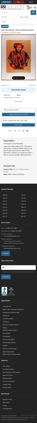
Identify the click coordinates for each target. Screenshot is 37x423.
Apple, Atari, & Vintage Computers (13, 309)
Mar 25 (23, 210)
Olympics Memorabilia (10, 330)
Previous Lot (5, 85)
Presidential (6, 336)
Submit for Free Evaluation (18, 114)
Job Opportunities (8, 369)
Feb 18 (23, 204)
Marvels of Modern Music (11, 325)
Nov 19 (5, 210)
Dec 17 (5, 216)
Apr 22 (23, 216)
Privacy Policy (7, 387)
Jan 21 (23, 198)
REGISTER (6, 2)
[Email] (27, 131)
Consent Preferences (21, 419)
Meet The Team (8, 375)
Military (5, 328)
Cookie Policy (7, 384)
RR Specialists (7, 378)
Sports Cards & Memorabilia (11, 354)
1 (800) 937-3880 (11, 228)
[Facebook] (15, 131)
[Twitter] (19, 131)
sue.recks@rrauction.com (12, 236)
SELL (18, 2)
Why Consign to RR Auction (11, 372)
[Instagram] (23, 131)
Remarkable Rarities (9, 342)
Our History (6, 366)
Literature (6, 321)
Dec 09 (5, 213)
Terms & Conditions (9, 381)
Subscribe (6, 277)
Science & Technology (9, 348)
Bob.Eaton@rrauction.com (12, 248)
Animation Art (7, 306)
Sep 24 (5, 198)
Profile (5, 405)
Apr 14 (23, 213)
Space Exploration (8, 351)
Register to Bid (7, 399)
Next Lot (31, 85)
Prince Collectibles (8, 339)
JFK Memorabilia (8, 318)
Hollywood (6, 315)
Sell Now (5, 253)
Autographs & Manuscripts (11, 312)
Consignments (7, 408)
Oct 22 (5, 204)
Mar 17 (23, 207)
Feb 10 (23, 201)
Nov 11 (5, 207)
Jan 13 (23, 195)
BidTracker (6, 402)
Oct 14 (5, 201)
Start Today (18, 125)
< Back (3, 21)
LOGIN (31, 2)
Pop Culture (6, 333)
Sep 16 (5, 195)
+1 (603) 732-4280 (16, 231)
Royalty (5, 345)
